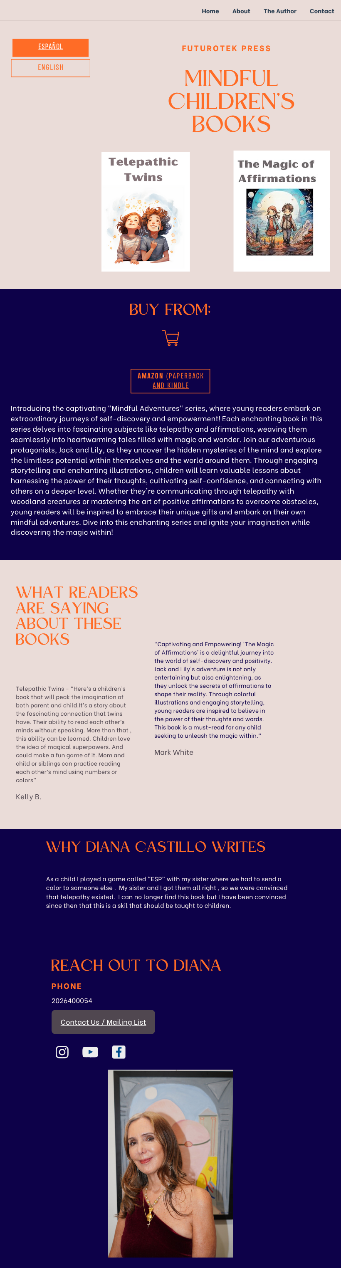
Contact (322, 10)
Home (210, 10)
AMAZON (150, 376)
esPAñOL (50, 47)
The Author (280, 10)
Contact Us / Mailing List (103, 1021)
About (241, 10)
